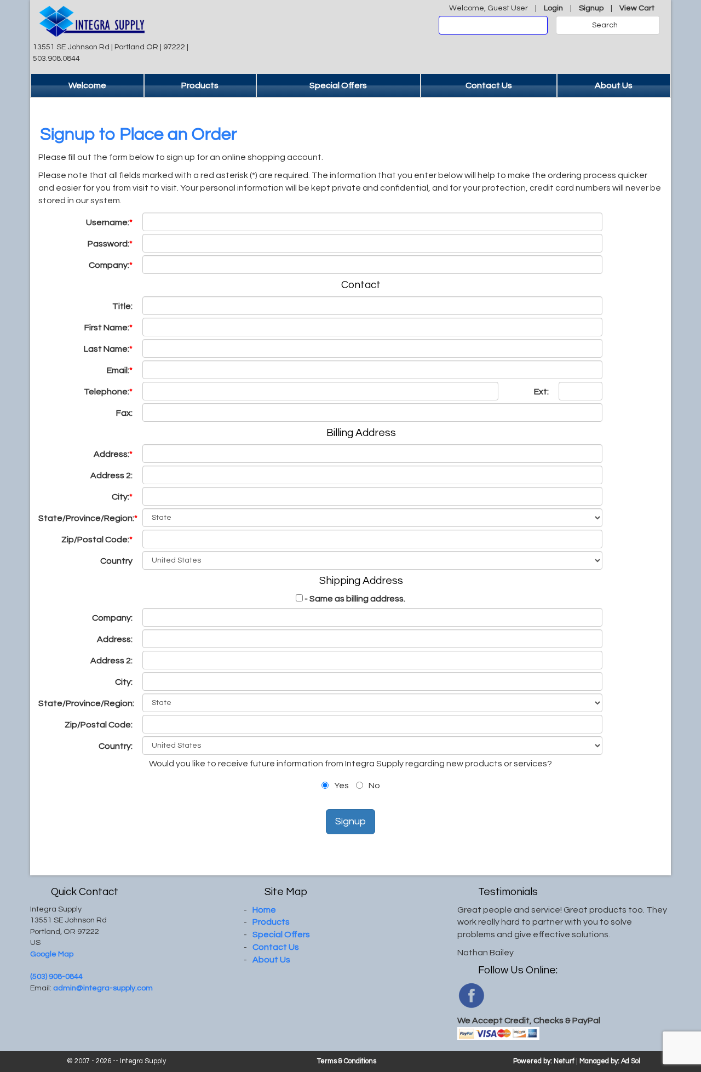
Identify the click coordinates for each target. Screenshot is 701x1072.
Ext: (542, 391)
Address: (113, 454)
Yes (340, 785)
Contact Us (489, 85)
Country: (116, 746)
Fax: (125, 413)
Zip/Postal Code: (97, 539)
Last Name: (108, 349)
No (373, 785)
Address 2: (112, 475)
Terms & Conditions (346, 1061)
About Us (614, 85)
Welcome (87, 85)
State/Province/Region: (87, 518)
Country (116, 561)
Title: (123, 306)
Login (553, 8)
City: (122, 496)
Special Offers (338, 85)
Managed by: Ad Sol (609, 1061)
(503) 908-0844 (56, 976)
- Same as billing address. (354, 598)
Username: (109, 222)
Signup (591, 8)
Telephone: (108, 391)
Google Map (51, 954)
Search (605, 25)
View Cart (636, 8)
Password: (110, 243)
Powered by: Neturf (543, 1061)
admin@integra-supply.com (103, 988)
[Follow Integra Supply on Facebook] (471, 994)
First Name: (108, 327)
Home (264, 909)
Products (200, 85)
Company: (111, 265)
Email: (120, 370)
